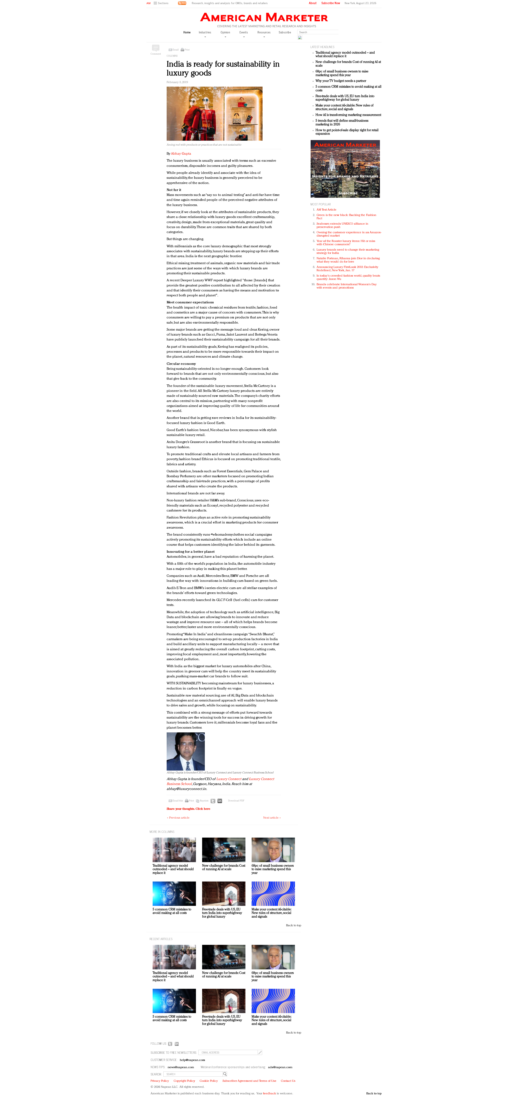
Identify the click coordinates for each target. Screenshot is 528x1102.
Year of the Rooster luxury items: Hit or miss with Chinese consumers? (346, 243)
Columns (172, 56)
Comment (156, 54)
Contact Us (288, 1081)
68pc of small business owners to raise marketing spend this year (342, 73)
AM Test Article (327, 209)
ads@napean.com (280, 1067)
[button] (162, 3)
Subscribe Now (330, 2)
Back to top (293, 925)
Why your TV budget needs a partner (341, 81)
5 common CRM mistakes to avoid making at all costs (172, 911)
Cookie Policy (209, 1081)
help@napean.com (192, 1060)
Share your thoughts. (188, 809)
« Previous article (178, 817)
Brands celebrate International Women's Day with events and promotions (347, 286)
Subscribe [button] (285, 32)
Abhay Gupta (181, 154)
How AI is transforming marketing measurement (348, 115)
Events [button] (243, 32)
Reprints (204, 801)
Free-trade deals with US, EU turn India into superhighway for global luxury (345, 98)
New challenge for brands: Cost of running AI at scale (223, 867)
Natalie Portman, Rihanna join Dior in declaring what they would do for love (348, 260)
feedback (269, 1093)
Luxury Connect (228, 779)
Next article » (272, 817)
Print (187, 50)
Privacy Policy (160, 1081)
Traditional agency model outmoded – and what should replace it (345, 54)
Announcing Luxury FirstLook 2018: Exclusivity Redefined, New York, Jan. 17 (347, 269)
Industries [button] (205, 32)
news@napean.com (181, 1067)
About (313, 2)
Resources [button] (264, 32)
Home (187, 32)
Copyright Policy (184, 1081)
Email (176, 50)
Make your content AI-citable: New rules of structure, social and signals (345, 107)
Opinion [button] (225, 32)
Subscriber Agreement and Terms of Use (249, 1081)
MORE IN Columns (162, 831)
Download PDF (236, 801)
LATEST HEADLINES (322, 46)
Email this (178, 801)
